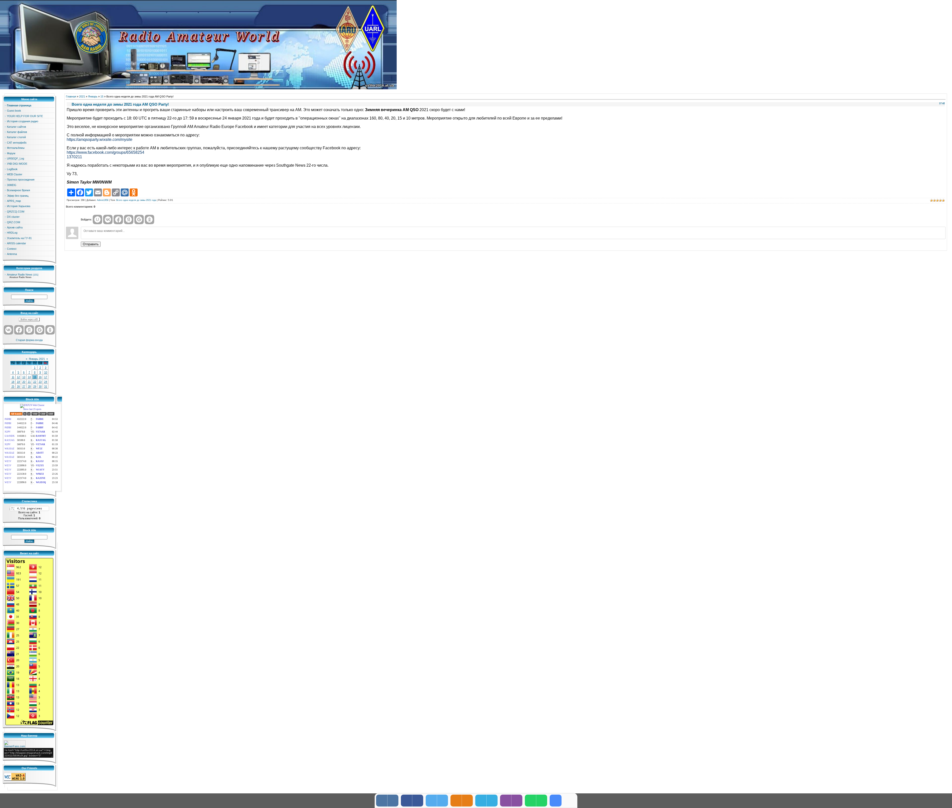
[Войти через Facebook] (19, 330)
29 (34, 386)
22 (34, 381)
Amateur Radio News (19, 274)
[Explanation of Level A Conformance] (15, 779)
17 (45, 376)
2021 (82, 96)
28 (29, 386)
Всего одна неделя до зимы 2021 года (136, 200)
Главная (71, 96)
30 (40, 386)
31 (45, 386)
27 (23, 386)
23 (40, 381)
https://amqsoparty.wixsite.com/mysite (99, 139)
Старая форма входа (29, 340)
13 (23, 376)
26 (18, 386)
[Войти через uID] (97, 219)
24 (45, 381)
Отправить (91, 244)
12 (18, 376)
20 (23, 381)
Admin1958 (102, 200)
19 (18, 381)
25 (12, 386)
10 (45, 372)
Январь (92, 96)
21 (29, 381)
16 (40, 376)
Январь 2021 (37, 358)
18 (12, 381)
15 (34, 376)
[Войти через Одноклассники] (50, 330)
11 (13, 376)
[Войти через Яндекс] (29, 330)
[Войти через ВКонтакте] (8, 330)
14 (29, 376)
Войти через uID (29, 319)
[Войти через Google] (39, 330)
